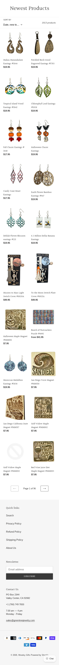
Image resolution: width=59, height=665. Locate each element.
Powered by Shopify (39, 655)
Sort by (7, 20)
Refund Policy (13, 531)
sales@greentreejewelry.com (20, 620)
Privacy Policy (13, 523)
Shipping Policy (14, 540)
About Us (11, 548)
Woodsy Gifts (24, 655)
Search (10, 515)
